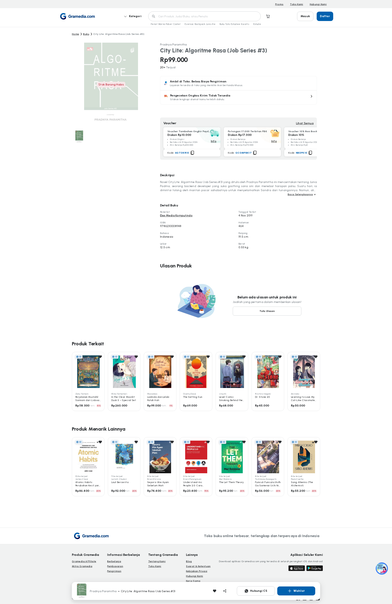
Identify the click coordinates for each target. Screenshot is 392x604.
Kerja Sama (193, 581)
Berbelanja (114, 561)
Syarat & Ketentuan (198, 566)
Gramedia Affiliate (84, 561)
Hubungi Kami (318, 4)
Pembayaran (115, 566)
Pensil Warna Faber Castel (165, 24)
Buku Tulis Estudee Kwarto (234, 24)
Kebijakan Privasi (196, 571)
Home (75, 34)
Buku (86, 34)
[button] (238, 97)
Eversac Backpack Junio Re (200, 24)
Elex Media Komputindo (176, 215)
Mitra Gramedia (82, 566)
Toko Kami (296, 4)
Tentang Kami (157, 561)
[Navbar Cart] (268, 16)
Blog (189, 561)
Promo (279, 4)
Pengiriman (114, 571)
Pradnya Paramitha (173, 44)
